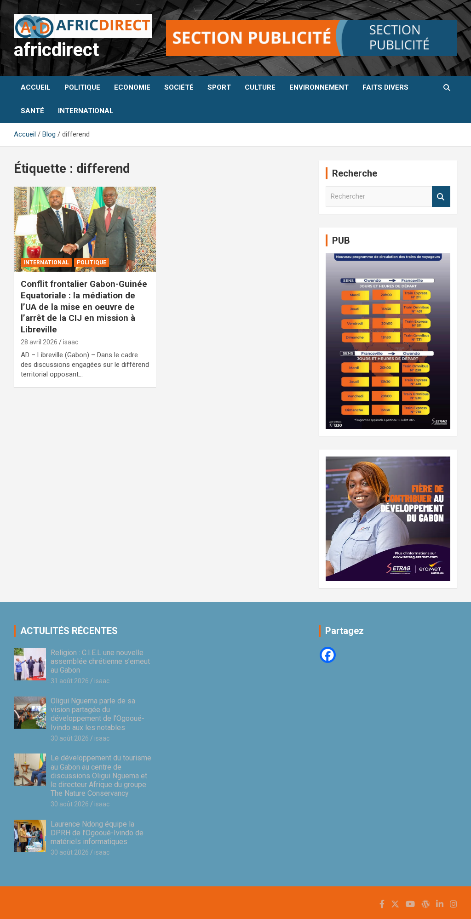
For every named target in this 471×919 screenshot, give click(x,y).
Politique (82, 87)
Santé (32, 111)
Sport (219, 87)
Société (179, 87)
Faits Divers (385, 87)
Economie (132, 87)
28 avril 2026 (39, 342)
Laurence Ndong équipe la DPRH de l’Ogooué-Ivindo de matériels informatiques (97, 833)
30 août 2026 (70, 738)
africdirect (56, 50)
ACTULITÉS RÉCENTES (69, 630)
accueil (36, 87)
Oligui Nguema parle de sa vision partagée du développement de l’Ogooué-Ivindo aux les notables (97, 714)
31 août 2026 (70, 681)
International (86, 111)
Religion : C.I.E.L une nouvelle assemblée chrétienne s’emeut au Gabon (100, 661)
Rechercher (441, 196)
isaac (70, 342)
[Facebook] (328, 655)
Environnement (319, 87)
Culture (260, 87)
